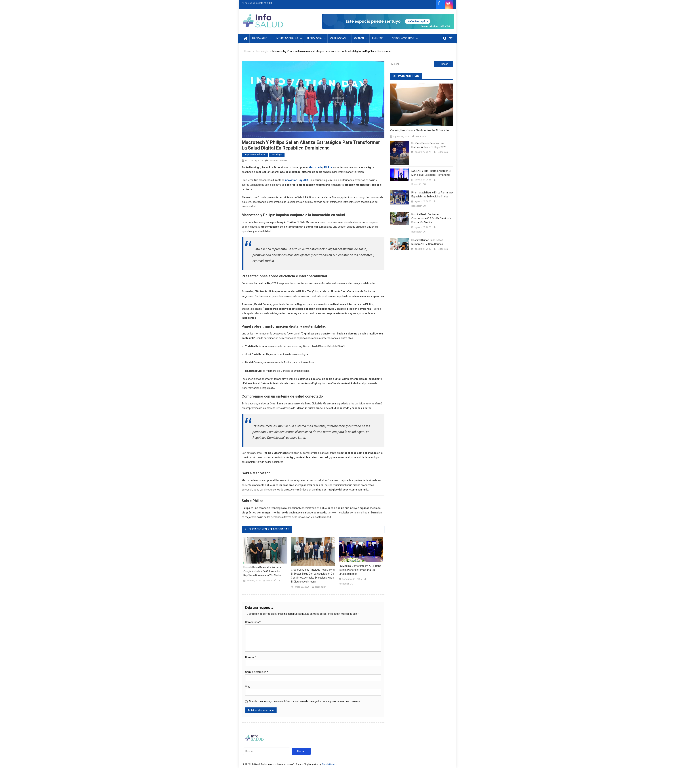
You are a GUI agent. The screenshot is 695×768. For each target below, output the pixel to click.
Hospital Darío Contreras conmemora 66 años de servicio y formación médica (431, 218)
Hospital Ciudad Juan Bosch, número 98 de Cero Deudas (427, 242)
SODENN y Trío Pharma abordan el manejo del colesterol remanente (431, 172)
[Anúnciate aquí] (388, 21)
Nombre (250, 657)
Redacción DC (273, 580)
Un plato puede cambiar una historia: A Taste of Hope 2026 (428, 145)
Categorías (338, 38)
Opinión (359, 38)
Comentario (253, 622)
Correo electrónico (256, 672)
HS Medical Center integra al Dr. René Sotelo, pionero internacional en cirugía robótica (360, 569)
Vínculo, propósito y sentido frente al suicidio (419, 130)
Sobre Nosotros (403, 38)
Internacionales (287, 38)
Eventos (378, 38)
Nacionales (260, 38)
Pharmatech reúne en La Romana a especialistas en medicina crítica (432, 194)
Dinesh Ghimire (329, 764)
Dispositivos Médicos (255, 154)
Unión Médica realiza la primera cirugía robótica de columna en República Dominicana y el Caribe (262, 571)
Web (247, 686)
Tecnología (314, 38)
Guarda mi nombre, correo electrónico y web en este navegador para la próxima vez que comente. (305, 701)
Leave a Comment (278, 160)
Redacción (320, 587)
